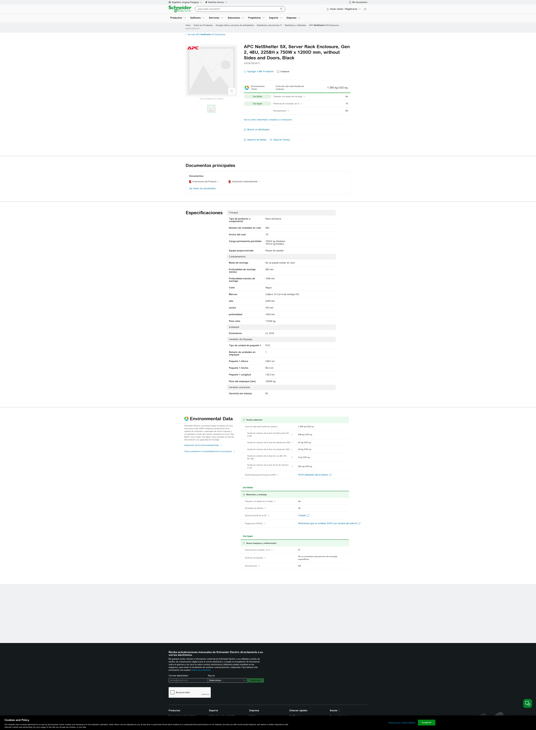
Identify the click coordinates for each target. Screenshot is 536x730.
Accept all (426, 722)
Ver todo (206, 34)
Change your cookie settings (401, 722)
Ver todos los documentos (202, 188)
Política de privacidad (200, 670)
